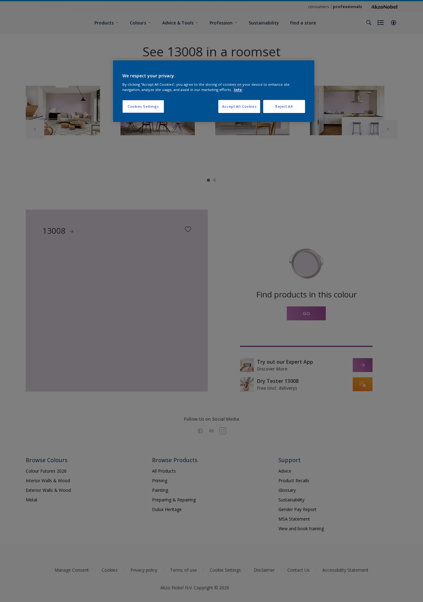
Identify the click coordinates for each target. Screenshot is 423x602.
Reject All (284, 106)
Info (238, 89)
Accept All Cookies (239, 106)
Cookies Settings (143, 106)
